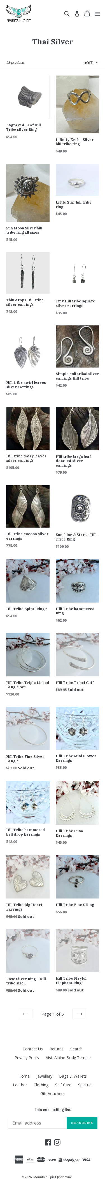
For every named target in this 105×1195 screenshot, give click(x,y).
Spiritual (85, 1084)
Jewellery (44, 1076)
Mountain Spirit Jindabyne (52, 1177)
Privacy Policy (27, 1057)
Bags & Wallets (73, 1076)
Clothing (41, 1084)
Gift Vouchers (52, 1093)
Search (76, 1049)
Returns (57, 1049)
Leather (20, 1084)
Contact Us (33, 1049)
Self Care (63, 1084)
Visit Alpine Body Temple (68, 1057)
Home (24, 1076)
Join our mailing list (53, 1110)
